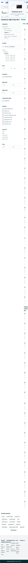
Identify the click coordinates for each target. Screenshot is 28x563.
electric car (17, 516)
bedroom (22, 527)
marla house (4, 519)
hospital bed (11, 524)
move (3, 516)
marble (18, 521)
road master (4, 527)
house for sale (10, 516)
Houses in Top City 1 (4, 17)
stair (18, 519)
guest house (4, 521)
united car (18, 524)
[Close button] (24, 2)
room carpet (12, 521)
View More (13, 530)
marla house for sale (13, 527)
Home (2, 16)
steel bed (4, 524)
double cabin (12, 519)
